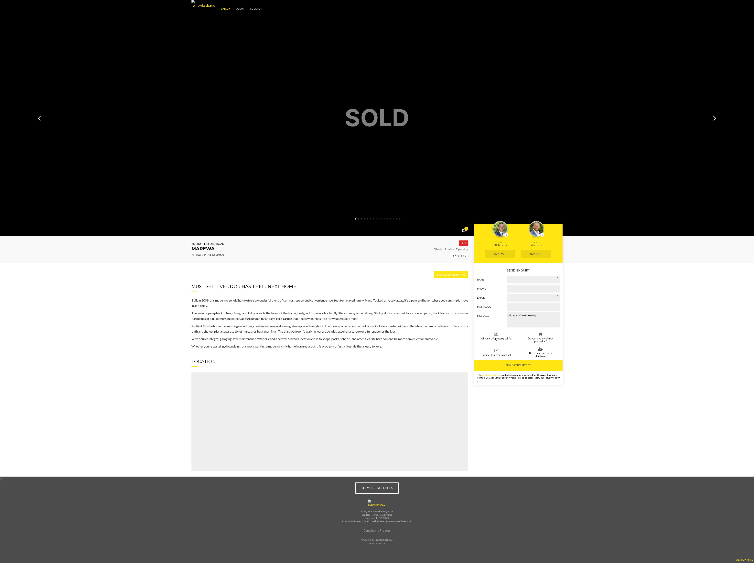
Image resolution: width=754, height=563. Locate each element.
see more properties (377, 488)
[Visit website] (377, 503)
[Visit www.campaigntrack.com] (384, 540)
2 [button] (358, 219)
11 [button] (385, 219)
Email (481, 297)
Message (483, 315)
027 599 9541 (744, 559)
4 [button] (364, 219)
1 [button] (355, 219)
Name (480, 279)
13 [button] (391, 219)
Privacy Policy (552, 377)
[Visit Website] (201, 12)
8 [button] (376, 219)
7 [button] (373, 219)
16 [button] (400, 219)
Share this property (449, 274)
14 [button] (394, 219)
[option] (377, 118)
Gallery (226, 8)
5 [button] (367, 219)
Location (256, 8)
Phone (481, 288)
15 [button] (397, 219)
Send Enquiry (516, 365)
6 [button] (370, 219)
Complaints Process (377, 530)
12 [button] (388, 219)
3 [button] (361, 219)
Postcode (484, 306)
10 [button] (382, 219)
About (240, 8)
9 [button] (379, 219)
